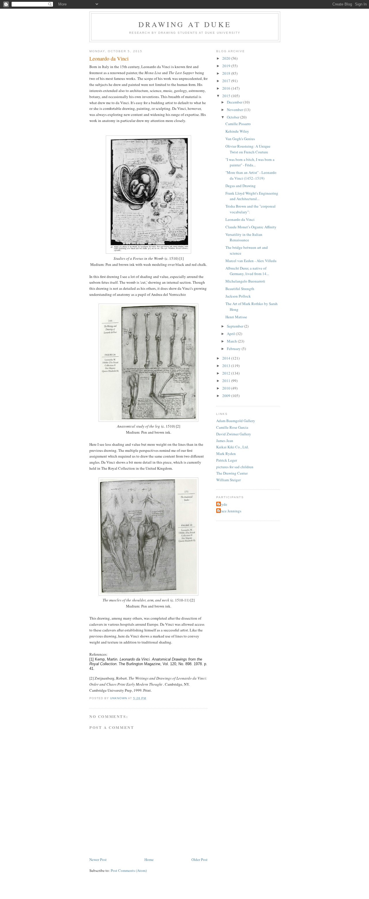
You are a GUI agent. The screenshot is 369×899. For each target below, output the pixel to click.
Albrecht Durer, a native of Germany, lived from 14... (247, 271)
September (235, 326)
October (233, 117)
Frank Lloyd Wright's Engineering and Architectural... (251, 196)
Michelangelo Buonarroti (245, 281)
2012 (226, 373)
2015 (226, 95)
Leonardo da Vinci (240, 219)
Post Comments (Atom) (129, 870)
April (231, 333)
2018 (226, 73)
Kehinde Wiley (237, 131)
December (235, 102)
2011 (226, 380)
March (232, 341)
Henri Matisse (236, 316)
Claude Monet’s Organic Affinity (250, 227)
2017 (226, 80)
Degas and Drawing (240, 185)
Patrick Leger (226, 460)
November (235, 109)
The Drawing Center (232, 473)
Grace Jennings (229, 511)
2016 (226, 88)
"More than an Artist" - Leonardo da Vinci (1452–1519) (250, 175)
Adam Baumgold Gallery (235, 420)
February (234, 348)
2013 (226, 365)
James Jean (224, 440)
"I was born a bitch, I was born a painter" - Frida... (249, 162)
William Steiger (228, 479)
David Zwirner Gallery (233, 434)
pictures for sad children (234, 466)
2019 (226, 65)
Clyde (222, 504)
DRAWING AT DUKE (184, 24)
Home (149, 859)
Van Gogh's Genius (240, 138)
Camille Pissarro (238, 123)
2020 (226, 58)
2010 (226, 388)
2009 (226, 395)
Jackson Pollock (238, 296)
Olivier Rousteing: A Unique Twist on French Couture (247, 149)
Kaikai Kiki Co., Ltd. (232, 447)
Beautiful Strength (239, 288)
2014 (226, 358)
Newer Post (98, 859)
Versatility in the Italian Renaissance (243, 237)
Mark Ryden (226, 453)
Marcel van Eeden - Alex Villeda (250, 260)
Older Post (199, 859)
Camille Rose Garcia (232, 427)
